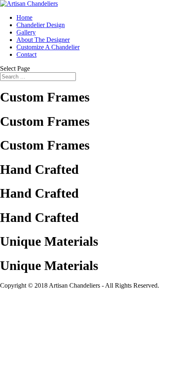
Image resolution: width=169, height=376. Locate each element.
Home (24, 17)
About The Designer (43, 39)
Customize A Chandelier (48, 47)
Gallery (26, 32)
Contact (26, 54)
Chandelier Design (40, 24)
